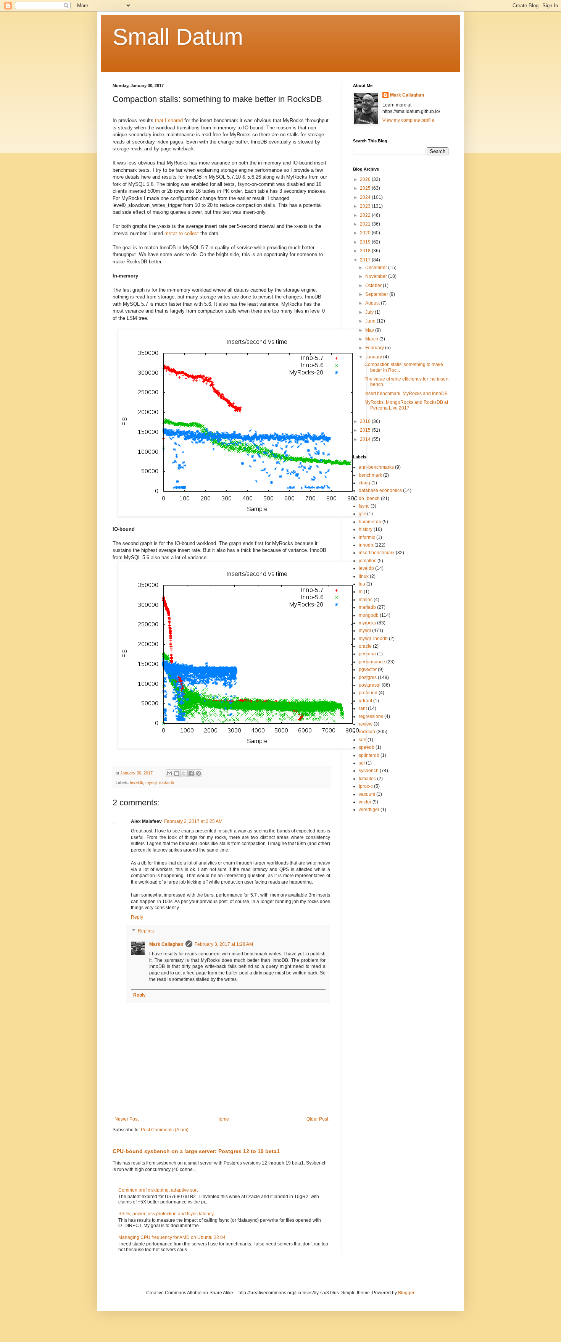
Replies (146, 931)
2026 (366, 179)
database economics (380, 490)
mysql (150, 782)
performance (372, 662)
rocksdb (166, 782)
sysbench (369, 770)
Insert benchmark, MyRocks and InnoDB (406, 393)
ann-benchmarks (376, 467)
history (365, 529)
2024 (366, 197)
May (370, 330)
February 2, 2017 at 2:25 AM (193, 821)
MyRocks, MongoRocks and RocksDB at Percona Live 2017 (406, 405)
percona (367, 653)
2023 (366, 206)
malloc (365, 599)
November (376, 276)
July (370, 312)
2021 (366, 224)
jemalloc (367, 560)
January (374, 357)
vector (365, 802)
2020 (366, 232)
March (372, 339)
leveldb (136, 782)
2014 (366, 439)
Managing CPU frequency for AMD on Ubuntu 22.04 (172, 1237)
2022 (366, 215)
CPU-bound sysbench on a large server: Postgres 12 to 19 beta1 (196, 1151)
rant (363, 708)
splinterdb (369, 755)
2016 (366, 421)
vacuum (367, 794)
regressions (371, 716)
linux (364, 576)
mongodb (369, 615)
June (371, 321)
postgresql (369, 685)
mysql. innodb (373, 638)
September (377, 294)
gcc (362, 513)
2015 (366, 430)
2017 (366, 260)
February (375, 347)
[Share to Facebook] (191, 773)
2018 (366, 250)
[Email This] (169, 773)
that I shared (169, 120)
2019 (366, 242)
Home (222, 1119)
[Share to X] (184, 773)
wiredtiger (369, 809)
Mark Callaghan (166, 944)
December (376, 267)
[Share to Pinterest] (198, 773)
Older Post (317, 1119)
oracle (365, 646)
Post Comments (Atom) (165, 1129)
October (374, 285)
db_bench (369, 498)
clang (364, 483)
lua (362, 584)
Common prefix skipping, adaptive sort (158, 1190)
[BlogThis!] (177, 773)
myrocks (367, 623)
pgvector (368, 669)
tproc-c (366, 786)
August (373, 303)
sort (362, 739)
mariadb (367, 607)
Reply (137, 917)
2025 (366, 188)
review (365, 724)
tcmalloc (367, 778)
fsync (364, 506)
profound (368, 692)
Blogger (406, 1292)
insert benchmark (377, 552)
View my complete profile (408, 120)
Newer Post (126, 1119)
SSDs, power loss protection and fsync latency (166, 1213)
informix (367, 537)
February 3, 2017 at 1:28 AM (224, 944)
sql (362, 763)
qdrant (365, 700)
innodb (366, 545)
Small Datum (178, 37)
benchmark (370, 475)
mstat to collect (181, 233)
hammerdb (370, 521)
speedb (366, 747)
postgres (368, 677)
